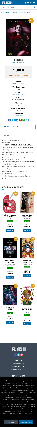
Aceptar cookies (26, 422)
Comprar (10, 230)
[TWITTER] (18, 354)
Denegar (11, 422)
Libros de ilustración (18, 12)
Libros (8, 12)
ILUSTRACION (18, 116)
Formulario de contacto (18, 369)
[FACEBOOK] (15, 354)
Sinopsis (7, 135)
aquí (22, 413)
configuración (18, 416)
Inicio (2, 12)
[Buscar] (34, 7)
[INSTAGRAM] (21, 354)
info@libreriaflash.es (18, 366)
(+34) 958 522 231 (18, 363)
